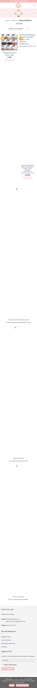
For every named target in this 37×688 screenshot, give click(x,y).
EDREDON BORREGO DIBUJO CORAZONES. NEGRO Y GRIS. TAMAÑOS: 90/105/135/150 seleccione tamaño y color (27, 169)
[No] (35, 683)
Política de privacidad (22, 685)
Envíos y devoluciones (8, 643)
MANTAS (14, 20)
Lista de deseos (6, 640)
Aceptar (12, 685)
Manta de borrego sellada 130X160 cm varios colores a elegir (9, 54)
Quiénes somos (6, 637)
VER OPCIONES (9, 60)
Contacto (4, 647)
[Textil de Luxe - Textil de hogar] (18, 6)
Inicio (8, 20)
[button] (2, 5)
